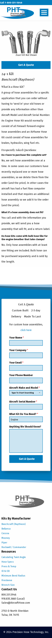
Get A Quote (26, 65)
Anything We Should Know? (25, 426)
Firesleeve (6, 580)
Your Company (18, 350)
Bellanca (6, 528)
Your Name (16, 337)
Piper (4, 542)
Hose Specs (7, 561)
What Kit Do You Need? (23, 414)
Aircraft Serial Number (23, 401)
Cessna (5, 533)
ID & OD (5, 571)
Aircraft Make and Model (24, 387)
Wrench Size (8, 585)
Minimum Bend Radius (13, 575)
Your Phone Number (21, 375)
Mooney (5, 538)
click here (26, 330)
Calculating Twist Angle (13, 557)
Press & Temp (8, 566)
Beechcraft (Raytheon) (13, 524)
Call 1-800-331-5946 (11, 2)
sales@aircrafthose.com (13, 8)
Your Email (16, 362)
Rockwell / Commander (13, 547)
